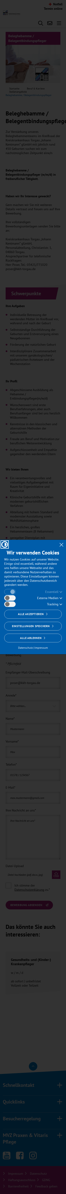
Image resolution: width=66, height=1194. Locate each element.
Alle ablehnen (31, 638)
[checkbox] (10, 592)
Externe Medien (47, 598)
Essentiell (51, 592)
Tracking (52, 604)
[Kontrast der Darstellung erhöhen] (4, 544)
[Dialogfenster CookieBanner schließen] (61, 544)
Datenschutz (25, 647)
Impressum (41, 647)
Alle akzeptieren (31, 614)
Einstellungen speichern (31, 626)
